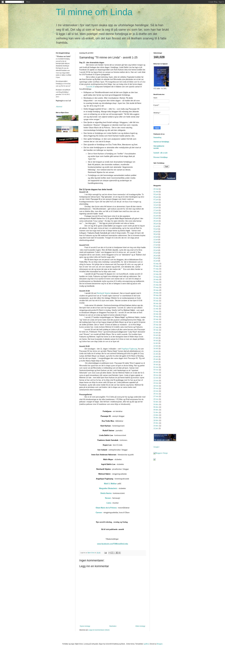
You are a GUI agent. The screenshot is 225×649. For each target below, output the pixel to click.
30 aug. (156, 295)
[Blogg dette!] (112, 552)
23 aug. (156, 287)
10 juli (156, 237)
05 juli (156, 232)
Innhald (157, 153)
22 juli (156, 250)
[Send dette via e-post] (109, 552)
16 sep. (156, 314)
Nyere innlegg (85, 626)
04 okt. (156, 335)
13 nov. (156, 380)
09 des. (156, 410)
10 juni (156, 202)
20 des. (156, 423)
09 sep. (156, 306)
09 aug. (156, 271)
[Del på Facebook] (117, 552)
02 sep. (156, 298)
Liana (109, 503)
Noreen (108, 498)
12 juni (156, 205)
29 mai (156, 189)
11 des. (156, 412)
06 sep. (156, 303)
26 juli (156, 255)
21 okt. (156, 354)
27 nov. (156, 396)
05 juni (156, 197)
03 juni (156, 194)
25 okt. (156, 359)
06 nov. (156, 372)
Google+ (157, 447)
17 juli (156, 245)
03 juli (156, 229)
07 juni (156, 200)
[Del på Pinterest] (119, 552)
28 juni (156, 224)
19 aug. (156, 282)
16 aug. (156, 279)
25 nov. (156, 394)
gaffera (146, 644)
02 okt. (156, 333)
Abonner (59, 107)
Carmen (99, 513)
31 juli (156, 261)
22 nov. (156, 391)
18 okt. (156, 351)
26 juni (156, 221)
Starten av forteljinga (161, 142)
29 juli (156, 258)
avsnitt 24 (91, 87)
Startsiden (112, 626)
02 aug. (156, 263)
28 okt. (156, 362)
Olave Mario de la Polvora (106, 508)
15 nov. (156, 383)
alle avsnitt (163, 153)
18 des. (156, 420)
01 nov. (156, 367)
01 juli (156, 226)
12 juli (156, 239)
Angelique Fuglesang (129, 349)
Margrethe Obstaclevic (108, 488)
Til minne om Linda (94, 12)
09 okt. (156, 341)
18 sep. (156, 317)
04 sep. (156, 301)
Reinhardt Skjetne (103, 293)
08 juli (156, 234)
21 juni (156, 216)
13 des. (156, 415)
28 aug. (156, 293)
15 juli (156, 242)
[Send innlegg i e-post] (105, 552)
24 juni (156, 218)
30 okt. (156, 365)
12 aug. (156, 274)
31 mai (156, 192)
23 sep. (156, 322)
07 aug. (156, 269)
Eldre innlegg (140, 626)
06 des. (156, 407)
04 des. (156, 404)
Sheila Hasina (105, 493)
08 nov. (156, 375)
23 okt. (156, 356)
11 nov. (156, 378)
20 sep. (156, 319)
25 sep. (156, 325)
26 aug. (156, 290)
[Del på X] (114, 552)
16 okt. (156, 348)
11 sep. (156, 309)
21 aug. (156, 285)
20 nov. (156, 388)
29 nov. (156, 399)
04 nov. (156, 370)
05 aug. (156, 266)
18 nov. (156, 386)
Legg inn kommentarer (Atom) (99, 630)
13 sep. (156, 311)
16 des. (156, 418)
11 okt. (156, 343)
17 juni (156, 210)
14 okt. (156, 346)
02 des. (156, 402)
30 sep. (156, 330)
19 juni (156, 213)
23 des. (156, 426)
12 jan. (156, 428)
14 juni (156, 208)
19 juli (156, 247)
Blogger (159, 644)
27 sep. (156, 327)
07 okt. (156, 338)
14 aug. (156, 277)
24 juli (156, 253)
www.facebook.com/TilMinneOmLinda (112, 544)
